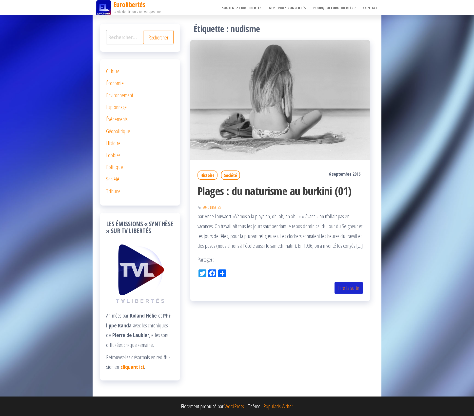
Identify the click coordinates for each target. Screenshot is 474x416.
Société (230, 175)
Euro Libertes (212, 207)
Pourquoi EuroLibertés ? (334, 7)
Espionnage (116, 107)
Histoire (207, 175)
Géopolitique (118, 131)
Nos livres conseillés (287, 7)
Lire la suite (348, 287)
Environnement (119, 95)
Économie (115, 83)
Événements (117, 119)
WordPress (234, 406)
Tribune (113, 191)
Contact (370, 7)
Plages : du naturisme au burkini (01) (275, 190)
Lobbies (113, 155)
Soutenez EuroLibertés (241, 7)
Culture (112, 71)
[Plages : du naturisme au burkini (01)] (280, 99)
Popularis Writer (278, 406)
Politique (114, 166)
